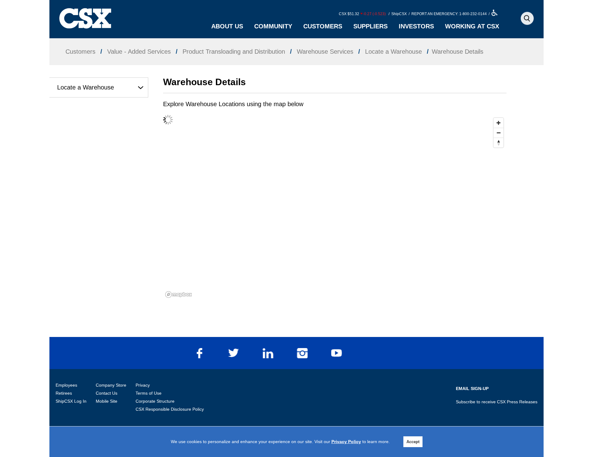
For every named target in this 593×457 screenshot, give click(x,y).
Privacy (143, 385)
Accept (412, 441)
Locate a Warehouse (85, 87)
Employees (66, 385)
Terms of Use (149, 393)
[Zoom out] (498, 133)
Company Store (111, 385)
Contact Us (106, 393)
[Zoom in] (498, 123)
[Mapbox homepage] (178, 294)
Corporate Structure (155, 401)
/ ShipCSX (397, 14)
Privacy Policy (346, 441)
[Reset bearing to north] (498, 142)
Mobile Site (106, 401)
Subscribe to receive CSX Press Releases (496, 401)
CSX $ (362, 14)
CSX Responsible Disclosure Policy (170, 409)
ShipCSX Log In (71, 401)
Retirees (64, 393)
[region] (335, 207)
